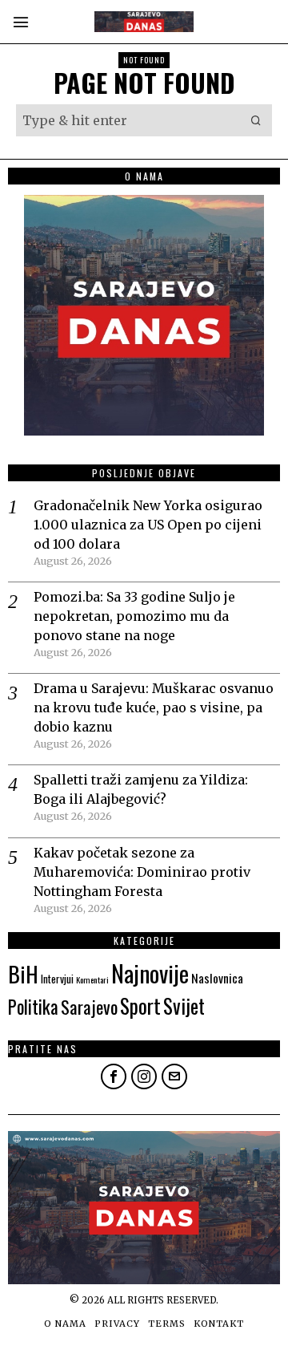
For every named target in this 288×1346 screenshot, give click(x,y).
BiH (23, 973)
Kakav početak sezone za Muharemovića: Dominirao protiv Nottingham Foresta (142, 872)
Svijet (184, 1005)
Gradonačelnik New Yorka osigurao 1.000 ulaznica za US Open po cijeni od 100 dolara (148, 524)
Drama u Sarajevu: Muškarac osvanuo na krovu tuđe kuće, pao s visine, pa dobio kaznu (154, 707)
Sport (140, 1005)
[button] (256, 120)
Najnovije (150, 972)
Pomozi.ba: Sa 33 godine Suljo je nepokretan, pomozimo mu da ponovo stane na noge (134, 616)
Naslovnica (217, 977)
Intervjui (57, 979)
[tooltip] (113, 1076)
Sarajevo (89, 1006)
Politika (33, 1006)
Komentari (92, 979)
